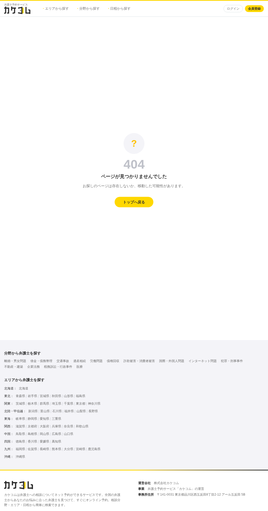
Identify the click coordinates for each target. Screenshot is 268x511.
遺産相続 (79, 361)
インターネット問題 (202, 361)
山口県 (68, 434)
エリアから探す (56, 8)
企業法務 (33, 367)
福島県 (80, 396)
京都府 (32, 426)
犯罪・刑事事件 (232, 361)
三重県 (56, 419)
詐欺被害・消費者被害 (139, 361)
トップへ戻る (134, 202)
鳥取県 (20, 434)
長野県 (93, 411)
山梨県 (81, 411)
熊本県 (56, 449)
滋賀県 (20, 426)
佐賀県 (32, 449)
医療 (79, 367)
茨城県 (20, 403)
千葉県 (68, 403)
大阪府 (44, 426)
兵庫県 (56, 426)
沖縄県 (20, 456)
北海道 (23, 388)
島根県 (32, 434)
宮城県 (44, 396)
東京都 (80, 403)
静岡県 (32, 419)
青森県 (20, 396)
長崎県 (44, 449)
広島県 (56, 434)
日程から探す (119, 8)
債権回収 (113, 361)
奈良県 (68, 426)
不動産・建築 (13, 367)
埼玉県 (56, 403)
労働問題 (96, 361)
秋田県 (56, 396)
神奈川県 (94, 403)
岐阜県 (20, 419)
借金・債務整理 (41, 361)
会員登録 (254, 8)
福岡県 (20, 449)
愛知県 (44, 419)
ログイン (233, 8)
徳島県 (20, 441)
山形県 (68, 396)
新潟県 (33, 411)
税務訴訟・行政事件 (58, 367)
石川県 (57, 411)
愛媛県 (44, 441)
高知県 (56, 441)
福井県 (69, 411)
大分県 (68, 449)
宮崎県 (80, 449)
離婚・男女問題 (15, 361)
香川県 (32, 441)
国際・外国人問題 (171, 361)
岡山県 (44, 434)
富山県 (45, 411)
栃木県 (32, 403)
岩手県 (32, 396)
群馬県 (44, 403)
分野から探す (88, 8)
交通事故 (63, 361)
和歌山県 (82, 426)
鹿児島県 (94, 449)
